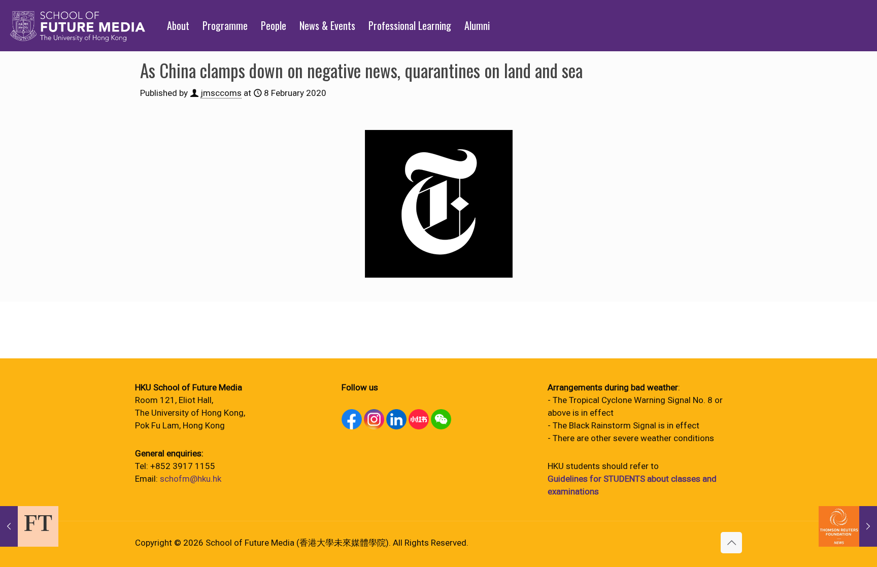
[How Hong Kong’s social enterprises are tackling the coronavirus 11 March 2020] (848, 526)
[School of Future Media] (77, 25)
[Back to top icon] (731, 542)
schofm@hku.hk (190, 479)
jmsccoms (221, 93)
